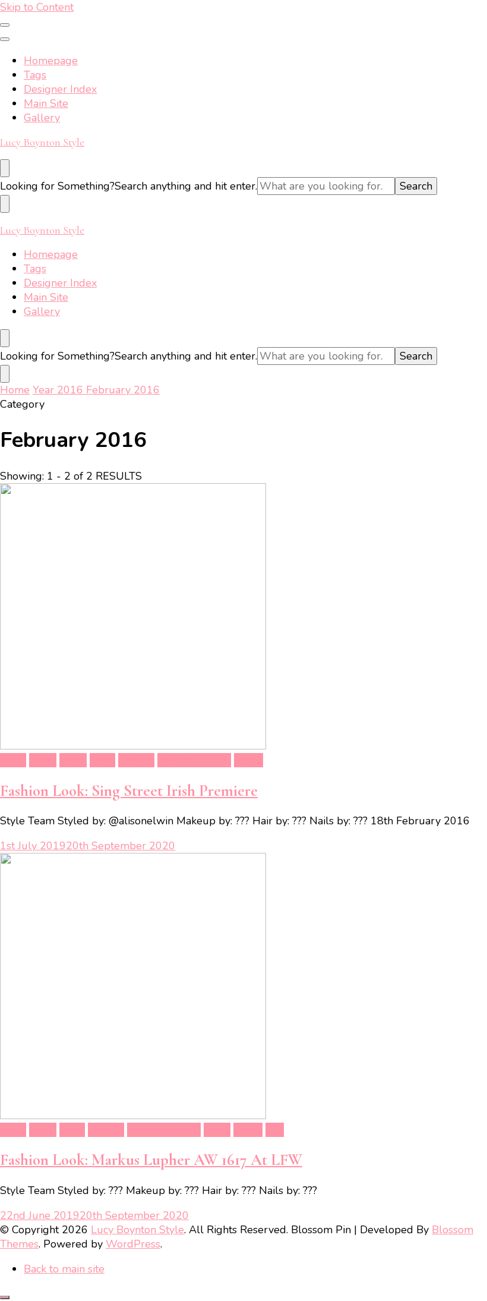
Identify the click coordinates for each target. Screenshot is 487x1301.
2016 (13, 760)
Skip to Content (37, 7)
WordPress (133, 1244)
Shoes (248, 760)
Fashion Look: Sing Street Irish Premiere (129, 791)
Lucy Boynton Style (42, 142)
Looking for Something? (57, 186)
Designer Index (60, 89)
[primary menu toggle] (5, 25)
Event (73, 760)
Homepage (51, 60)
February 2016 (194, 760)
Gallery (42, 118)
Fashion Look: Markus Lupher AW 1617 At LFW (151, 1160)
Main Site (46, 103)
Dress (42, 760)
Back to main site (64, 1269)
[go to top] (5, 1297)
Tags (35, 75)
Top (274, 1130)
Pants (217, 1130)
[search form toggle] (5, 168)
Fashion (136, 760)
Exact (102, 760)
